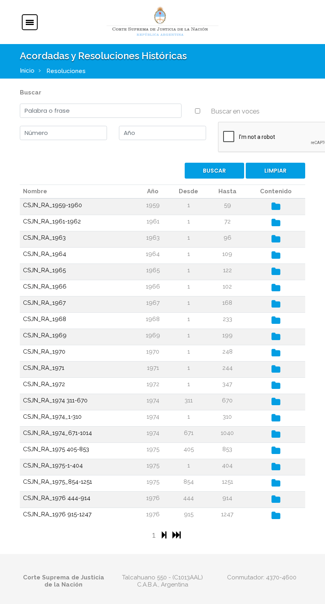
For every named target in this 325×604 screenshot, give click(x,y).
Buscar (30, 92)
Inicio (27, 70)
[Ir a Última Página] (176, 535)
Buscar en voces (235, 111)
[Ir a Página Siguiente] (165, 535)
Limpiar (275, 171)
